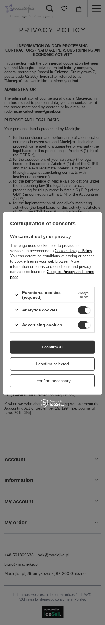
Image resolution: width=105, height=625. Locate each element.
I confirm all (52, 347)
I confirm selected (52, 364)
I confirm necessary (52, 380)
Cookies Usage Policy (73, 251)
